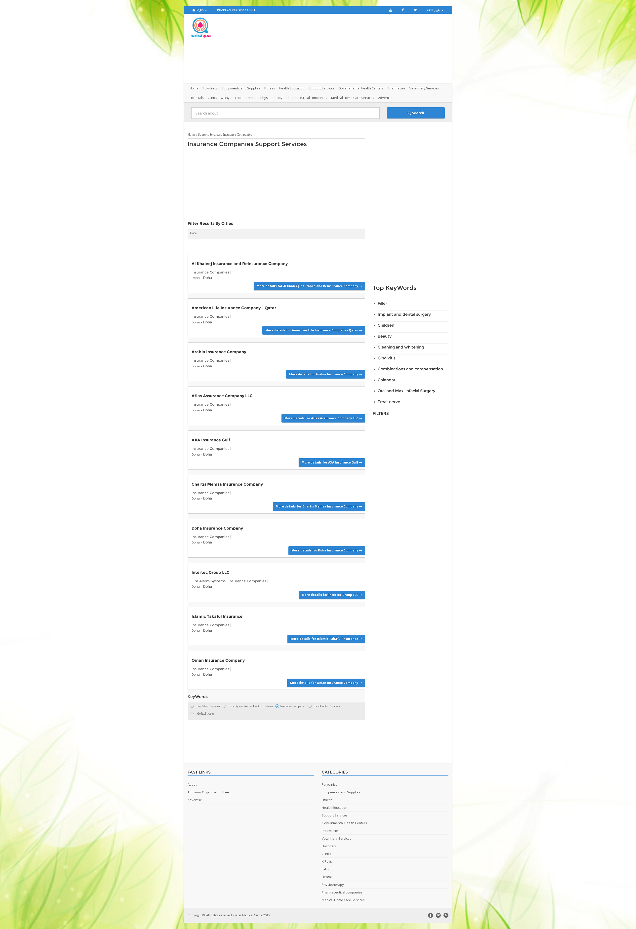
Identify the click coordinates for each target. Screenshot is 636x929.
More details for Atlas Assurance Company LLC (321, 418)
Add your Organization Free (208, 792)
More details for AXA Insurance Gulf (330, 462)
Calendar (386, 380)
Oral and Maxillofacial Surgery (406, 390)
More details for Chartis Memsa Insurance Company (317, 506)
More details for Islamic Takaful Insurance (324, 639)
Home (194, 88)
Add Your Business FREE (238, 10)
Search (417, 113)
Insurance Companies (237, 134)
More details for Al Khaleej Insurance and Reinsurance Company (308, 286)
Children (386, 325)
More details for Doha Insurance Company (325, 550)
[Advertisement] (345, 48)
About (192, 784)
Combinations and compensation (410, 369)
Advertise (385, 97)
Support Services (209, 134)
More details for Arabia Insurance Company (324, 374)
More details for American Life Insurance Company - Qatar (312, 330)
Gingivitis (387, 358)
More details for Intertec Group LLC (330, 595)
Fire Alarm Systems (209, 581)
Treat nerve (389, 401)
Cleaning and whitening (401, 347)
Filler (382, 303)
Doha (193, 233)
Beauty (385, 336)
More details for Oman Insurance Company (324, 683)
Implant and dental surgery (404, 314)
